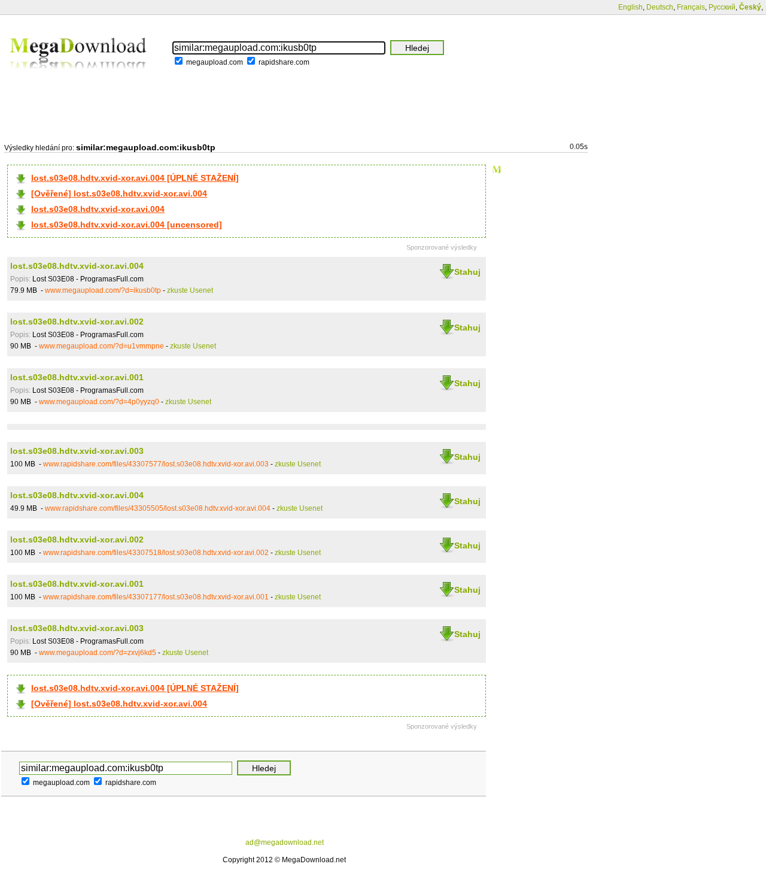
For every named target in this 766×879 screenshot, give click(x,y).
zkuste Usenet (190, 290)
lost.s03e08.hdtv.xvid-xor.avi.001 (77, 377)
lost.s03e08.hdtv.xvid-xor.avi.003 (77, 451)
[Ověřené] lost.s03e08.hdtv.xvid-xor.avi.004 (119, 193)
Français (691, 7)
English (630, 7)
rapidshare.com (284, 62)
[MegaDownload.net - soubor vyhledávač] (79, 77)
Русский (722, 7)
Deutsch (659, 7)
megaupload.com (214, 62)
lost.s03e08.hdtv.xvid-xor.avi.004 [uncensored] (126, 224)
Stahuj (467, 272)
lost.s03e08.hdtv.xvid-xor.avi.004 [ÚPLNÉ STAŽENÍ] (135, 178)
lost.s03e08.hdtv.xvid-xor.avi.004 (98, 209)
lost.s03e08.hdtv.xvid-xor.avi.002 (77, 321)
